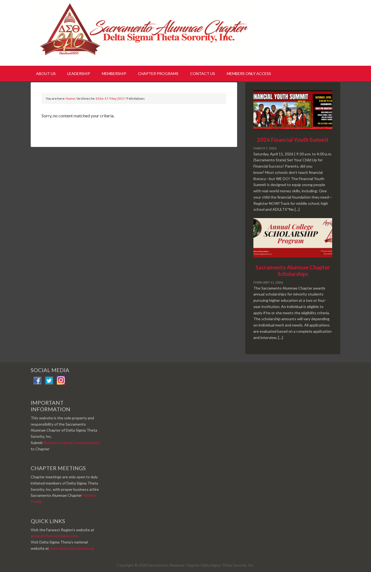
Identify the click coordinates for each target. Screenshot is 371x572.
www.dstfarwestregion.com (54, 535)
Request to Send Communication (71, 442)
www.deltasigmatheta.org (72, 548)
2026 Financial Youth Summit (293, 139)
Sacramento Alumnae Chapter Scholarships (293, 270)
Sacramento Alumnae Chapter (147, 32)
